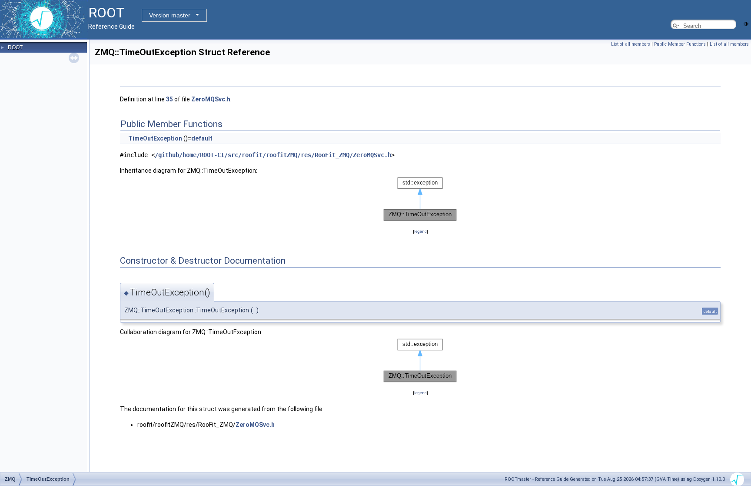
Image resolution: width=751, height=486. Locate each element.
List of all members (630, 44)
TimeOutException (155, 138)
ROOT (15, 47)
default (202, 138)
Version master (169, 15)
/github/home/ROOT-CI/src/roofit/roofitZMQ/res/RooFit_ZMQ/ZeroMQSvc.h (273, 154)
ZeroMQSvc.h (210, 99)
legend (420, 231)
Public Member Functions (680, 44)
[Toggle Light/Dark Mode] (746, 23)
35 (169, 99)
